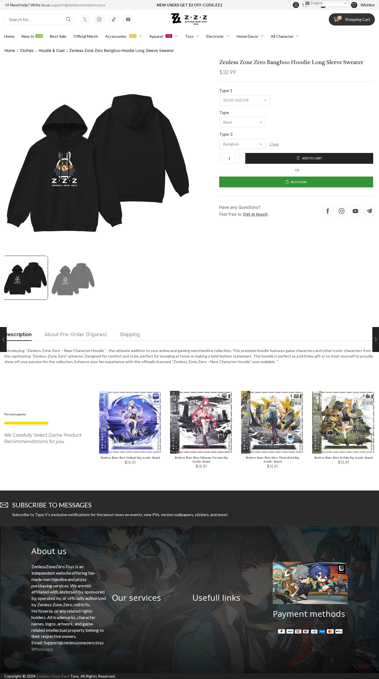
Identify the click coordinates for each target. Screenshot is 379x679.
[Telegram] (369, 211)
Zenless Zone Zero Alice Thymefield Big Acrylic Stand (272, 459)
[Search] (68, 19)
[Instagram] (99, 19)
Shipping (130, 334)
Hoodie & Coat (52, 50)
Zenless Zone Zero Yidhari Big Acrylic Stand (130, 457)
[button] (363, 5)
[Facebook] (327, 211)
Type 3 (225, 134)
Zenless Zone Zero (52, 676)
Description (18, 334)
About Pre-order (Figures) (75, 334)
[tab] (18, 336)
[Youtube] (128, 19)
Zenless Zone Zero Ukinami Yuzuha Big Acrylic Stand (201, 459)
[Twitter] (85, 19)
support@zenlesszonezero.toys (78, 4)
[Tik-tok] (114, 19)
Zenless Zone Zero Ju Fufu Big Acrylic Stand (343, 457)
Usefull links (216, 597)
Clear (274, 144)
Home (9, 50)
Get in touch (255, 214)
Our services (136, 597)
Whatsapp (42, 649)
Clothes (27, 50)
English (316, 3)
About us (49, 551)
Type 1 (225, 90)
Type (224, 112)
